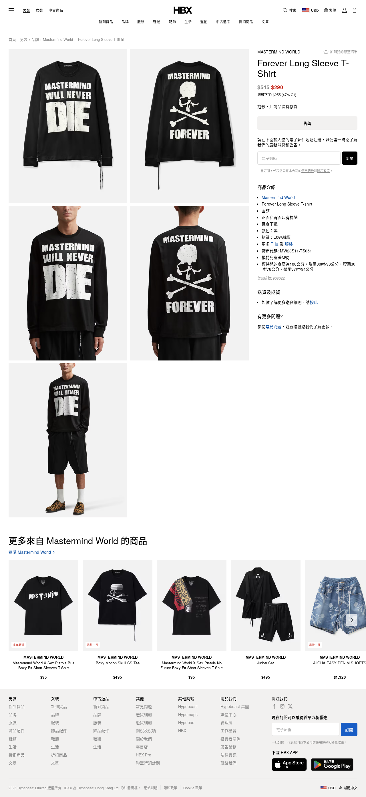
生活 (13, 746)
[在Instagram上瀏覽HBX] (282, 706)
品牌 (35, 39)
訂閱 (349, 158)
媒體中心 (228, 714)
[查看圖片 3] (68, 283)
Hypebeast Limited (32, 787)
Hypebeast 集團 (234, 706)
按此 (314, 302)
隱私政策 (323, 170)
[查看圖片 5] (68, 440)
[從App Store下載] (289, 764)
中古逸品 (56, 10)
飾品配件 (17, 730)
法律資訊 (228, 754)
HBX (182, 730)
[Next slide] (351, 620)
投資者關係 (230, 738)
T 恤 (275, 244)
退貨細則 (144, 722)
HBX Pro (143, 754)
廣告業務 (228, 746)
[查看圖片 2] (189, 126)
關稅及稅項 (146, 730)
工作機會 (228, 730)
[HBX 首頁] (183, 9)
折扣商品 (17, 754)
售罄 (307, 123)
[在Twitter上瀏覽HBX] (290, 706)
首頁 (12, 39)
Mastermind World (58, 39)
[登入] (344, 10)
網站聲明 (151, 787)
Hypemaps (188, 714)
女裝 (39, 10)
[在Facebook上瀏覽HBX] (274, 706)
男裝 (26, 10)
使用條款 (307, 170)
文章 (13, 762)
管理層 (226, 722)
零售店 (142, 746)
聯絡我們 (228, 762)
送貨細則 (144, 714)
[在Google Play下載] (332, 764)
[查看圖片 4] (189, 283)
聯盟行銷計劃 (148, 762)
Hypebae (186, 722)
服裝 (289, 244)
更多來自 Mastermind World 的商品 (78, 540)
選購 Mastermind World (30, 552)
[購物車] (354, 10)
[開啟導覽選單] (11, 10)
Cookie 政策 (192, 787)
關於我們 (144, 738)
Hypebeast (188, 706)
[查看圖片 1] (68, 126)
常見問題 (144, 706)
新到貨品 (17, 706)
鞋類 (13, 738)
